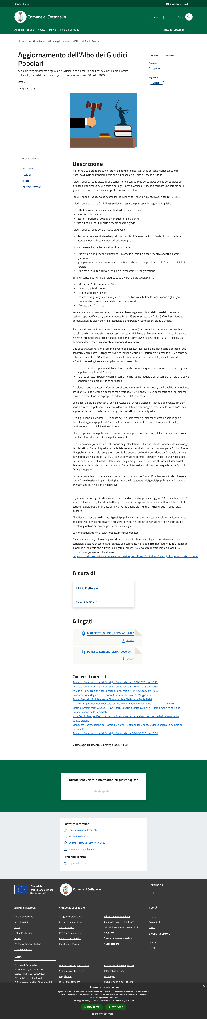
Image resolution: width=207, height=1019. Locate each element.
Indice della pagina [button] (30, 158)
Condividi (154, 55)
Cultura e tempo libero (70, 922)
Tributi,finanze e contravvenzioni (121, 927)
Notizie (152, 916)
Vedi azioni (170, 55)
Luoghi (152, 942)
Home (21, 41)
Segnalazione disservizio (71, 971)
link (132, 1000)
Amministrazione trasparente (119, 965)
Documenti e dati (23, 949)
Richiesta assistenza (69, 982)
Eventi (152, 948)
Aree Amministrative (25, 922)
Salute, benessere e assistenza (120, 938)
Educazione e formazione (117, 916)
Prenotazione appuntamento (74, 965)
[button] (103, 1013)
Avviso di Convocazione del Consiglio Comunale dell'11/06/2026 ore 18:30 (116, 691)
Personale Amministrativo (27, 944)
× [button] (203, 986)
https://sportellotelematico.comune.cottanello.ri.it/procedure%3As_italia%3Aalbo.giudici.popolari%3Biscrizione (135, 556)
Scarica (130, 640)
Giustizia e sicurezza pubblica (119, 922)
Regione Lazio (21, 4)
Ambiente (109, 933)
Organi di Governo (23, 916)
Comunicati (45, 41)
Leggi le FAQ (65, 976)
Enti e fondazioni (23, 933)
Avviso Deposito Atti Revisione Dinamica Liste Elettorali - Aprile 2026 (112, 699)
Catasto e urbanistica (70, 938)
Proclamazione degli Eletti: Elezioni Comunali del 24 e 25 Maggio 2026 (113, 695)
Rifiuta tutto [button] (116, 1007)
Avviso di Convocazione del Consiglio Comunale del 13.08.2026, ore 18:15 (115, 682)
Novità (31, 41)
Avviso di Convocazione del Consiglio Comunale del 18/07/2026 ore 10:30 (115, 686)
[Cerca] (189, 17)
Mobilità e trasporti (69, 944)
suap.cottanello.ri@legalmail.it (36, 982)
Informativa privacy (114, 971)
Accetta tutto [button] (91, 1007)
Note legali (109, 976)
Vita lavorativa (66, 927)
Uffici (17, 927)
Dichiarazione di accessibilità (119, 982)
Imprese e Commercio (70, 933)
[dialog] (103, 1001)
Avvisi (152, 927)
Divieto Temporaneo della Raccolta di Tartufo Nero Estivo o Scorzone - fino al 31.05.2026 (124, 703)
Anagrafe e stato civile (70, 916)
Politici (17, 938)
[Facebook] (162, 17)
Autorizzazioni (111, 943)
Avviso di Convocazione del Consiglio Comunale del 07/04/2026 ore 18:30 (115, 733)
